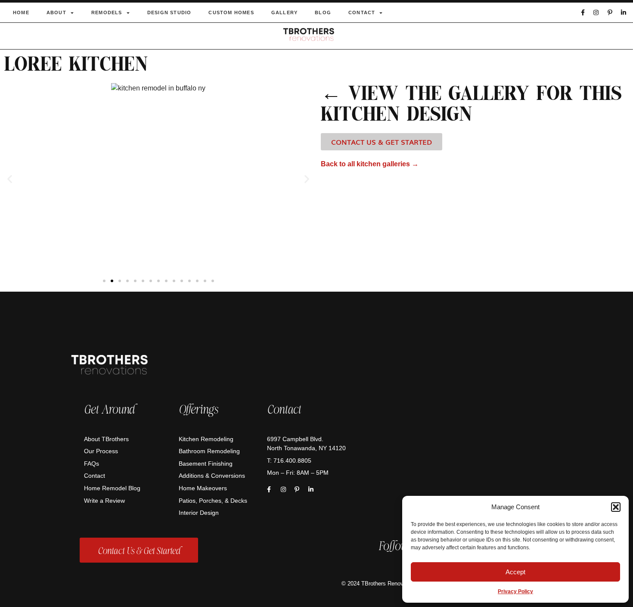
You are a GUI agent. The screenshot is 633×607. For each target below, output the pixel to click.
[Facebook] (582, 12)
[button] (615, 507)
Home (21, 12)
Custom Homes (231, 12)
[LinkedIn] (624, 12)
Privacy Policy (515, 591)
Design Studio (169, 12)
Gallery (284, 12)
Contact (361, 12)
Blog (323, 12)
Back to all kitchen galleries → (370, 164)
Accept (515, 572)
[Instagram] (596, 12)
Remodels (106, 12)
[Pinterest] (610, 12)
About (56, 12)
